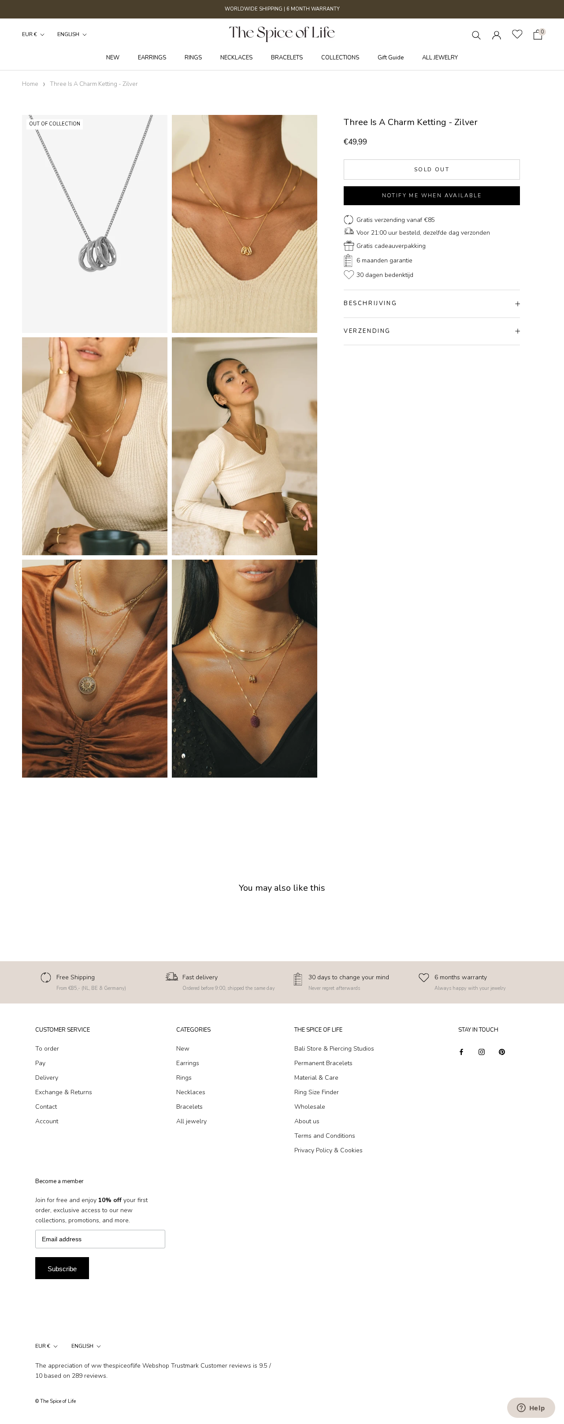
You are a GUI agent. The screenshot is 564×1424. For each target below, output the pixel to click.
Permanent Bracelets (323, 1063)
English (68, 34)
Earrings (187, 1063)
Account (46, 1121)
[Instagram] (482, 1052)
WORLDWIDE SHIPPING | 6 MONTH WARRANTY (282, 9)
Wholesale (309, 1107)
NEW (112, 58)
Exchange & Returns (63, 1092)
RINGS (193, 58)
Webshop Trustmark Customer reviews (196, 1365)
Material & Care (316, 1078)
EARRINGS (152, 58)
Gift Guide (391, 58)
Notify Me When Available (432, 195)
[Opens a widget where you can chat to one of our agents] (531, 1409)
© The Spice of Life (55, 1401)
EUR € (29, 34)
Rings (184, 1078)
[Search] (476, 34)
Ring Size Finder (316, 1092)
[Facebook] (461, 1052)
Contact (46, 1107)
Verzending (367, 331)
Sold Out (431, 169)
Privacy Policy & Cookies (328, 1150)
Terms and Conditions (324, 1136)
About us (306, 1121)
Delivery (46, 1078)
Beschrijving (370, 303)
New (182, 1048)
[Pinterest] (502, 1052)
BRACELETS (287, 58)
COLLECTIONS (340, 58)
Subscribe (62, 1269)
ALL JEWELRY (440, 58)
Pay (40, 1063)
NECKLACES (236, 58)
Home (30, 84)
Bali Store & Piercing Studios (334, 1048)
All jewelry (191, 1121)
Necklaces (190, 1092)
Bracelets (189, 1107)
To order (47, 1048)
